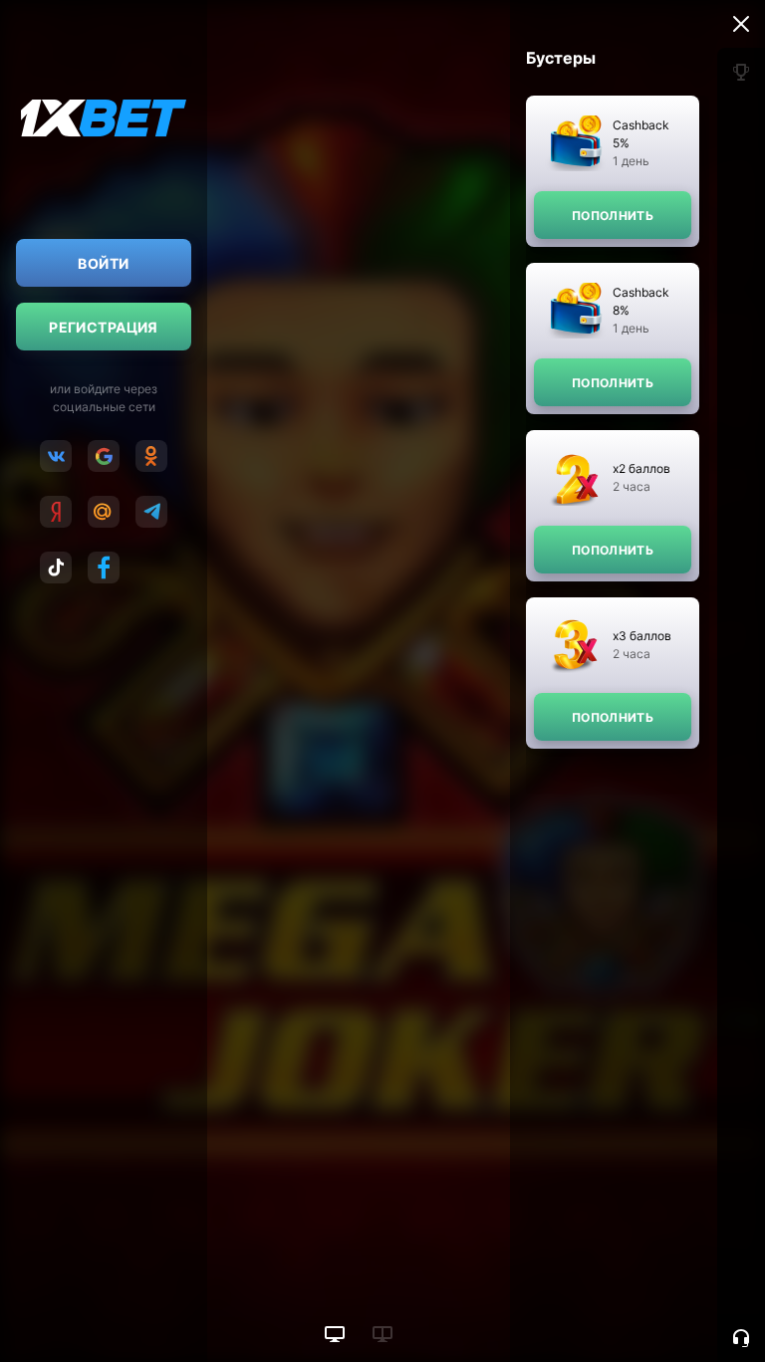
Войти (103, 263)
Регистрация (103, 327)
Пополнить (612, 215)
